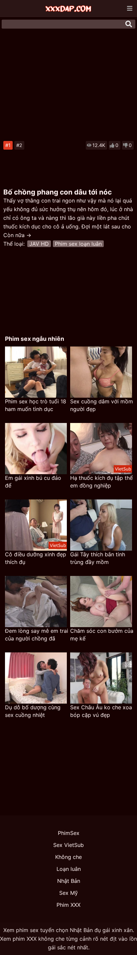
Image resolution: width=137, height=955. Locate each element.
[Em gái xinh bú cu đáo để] (35, 448)
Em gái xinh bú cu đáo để (33, 482)
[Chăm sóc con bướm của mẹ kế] (101, 601)
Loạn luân (69, 869)
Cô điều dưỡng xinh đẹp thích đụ (35, 558)
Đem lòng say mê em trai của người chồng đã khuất (36, 634)
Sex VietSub (68, 845)
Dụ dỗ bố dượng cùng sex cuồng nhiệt (33, 711)
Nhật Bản (68, 881)
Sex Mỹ (68, 892)
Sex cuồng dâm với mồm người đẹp (101, 405)
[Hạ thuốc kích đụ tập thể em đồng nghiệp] (101, 448)
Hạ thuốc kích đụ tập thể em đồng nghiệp (101, 482)
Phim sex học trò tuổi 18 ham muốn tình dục (35, 405)
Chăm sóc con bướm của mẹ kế (101, 634)
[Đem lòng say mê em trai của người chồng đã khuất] (35, 601)
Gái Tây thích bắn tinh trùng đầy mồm (97, 558)
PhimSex (68, 833)
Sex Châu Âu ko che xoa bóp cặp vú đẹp (101, 711)
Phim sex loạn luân (78, 243)
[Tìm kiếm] (128, 24)
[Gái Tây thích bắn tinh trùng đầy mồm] (101, 525)
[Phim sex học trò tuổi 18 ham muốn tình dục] (35, 372)
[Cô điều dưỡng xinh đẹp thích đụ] (35, 525)
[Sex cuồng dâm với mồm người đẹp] (101, 372)
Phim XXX (68, 904)
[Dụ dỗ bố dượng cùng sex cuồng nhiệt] (35, 678)
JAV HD (39, 243)
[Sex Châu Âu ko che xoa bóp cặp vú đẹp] (101, 678)
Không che (68, 857)
